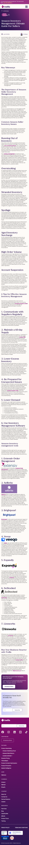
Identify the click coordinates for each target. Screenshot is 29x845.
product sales (19, 659)
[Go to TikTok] (26, 732)
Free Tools (3, 808)
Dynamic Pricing (5, 758)
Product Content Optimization (9, 763)
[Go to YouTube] (20, 732)
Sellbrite (3, 494)
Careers (3, 801)
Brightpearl (4, 519)
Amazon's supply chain (13, 390)
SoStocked (4, 597)
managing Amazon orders (21, 303)
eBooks (3, 816)
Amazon (3, 782)
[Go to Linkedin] (14, 732)
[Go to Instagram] (8, 732)
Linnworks (10, 635)
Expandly (11, 577)
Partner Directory (5, 799)
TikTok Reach (4, 760)
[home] (5, 6)
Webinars (3, 775)
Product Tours (5, 818)
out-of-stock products (10, 145)
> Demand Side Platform (8, 753)
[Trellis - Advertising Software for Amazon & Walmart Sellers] (14, 720)
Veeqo (5, 543)
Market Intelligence (6, 768)
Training (3, 821)
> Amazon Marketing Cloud (9, 750)
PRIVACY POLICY (5, 827)
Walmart (3, 784)
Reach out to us (17, 670)
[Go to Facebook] (2, 732)
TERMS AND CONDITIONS (21, 827)
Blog (2, 811)
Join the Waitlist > (7, 2)
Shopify (3, 787)
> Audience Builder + (7, 755)
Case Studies (4, 813)
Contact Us (4, 796)
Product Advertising (6, 748)
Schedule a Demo (9, 686)
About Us (3, 794)
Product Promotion (6, 765)
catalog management (9, 154)
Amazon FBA (22, 337)
